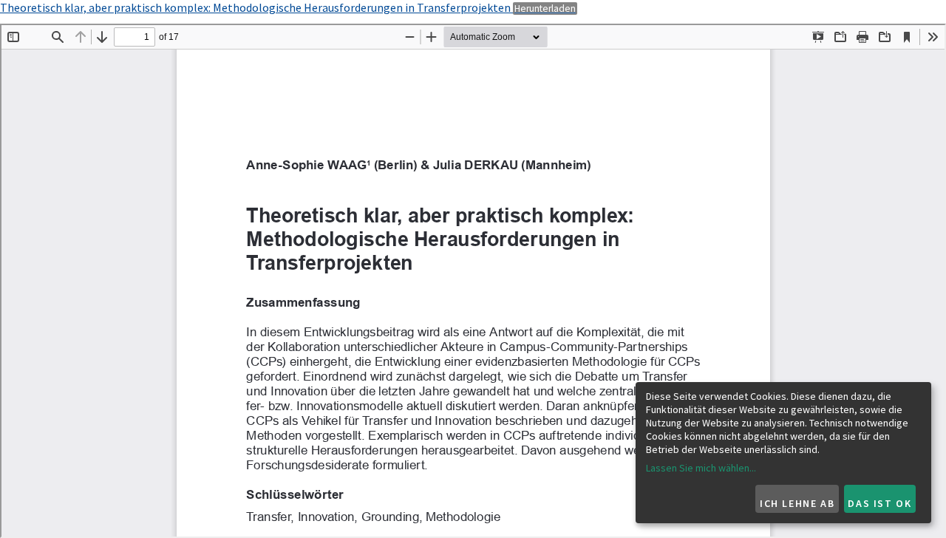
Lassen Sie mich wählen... (701, 467)
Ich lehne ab (797, 503)
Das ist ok (879, 503)
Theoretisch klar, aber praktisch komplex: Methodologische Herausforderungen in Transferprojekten (256, 7)
